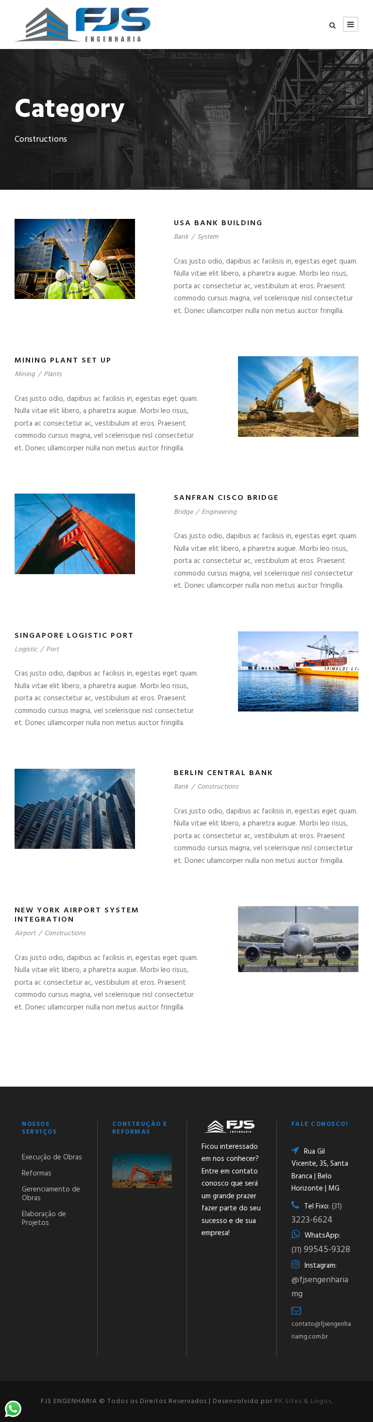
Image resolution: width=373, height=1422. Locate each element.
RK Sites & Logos (302, 1401)
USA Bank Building (218, 223)
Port (52, 649)
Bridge (183, 512)
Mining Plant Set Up (63, 360)
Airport (25, 933)
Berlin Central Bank (223, 773)
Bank (181, 237)
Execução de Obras (52, 1157)
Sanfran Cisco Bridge (226, 498)
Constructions (217, 787)
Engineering (219, 512)
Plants (53, 374)
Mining (25, 374)
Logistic (26, 649)
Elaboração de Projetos (44, 1218)
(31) (320, 1250)
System (207, 237)
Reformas (36, 1173)
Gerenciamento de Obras (51, 1194)
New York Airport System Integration (77, 915)
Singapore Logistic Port (74, 635)
